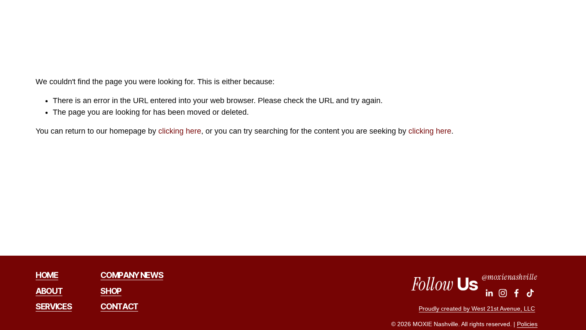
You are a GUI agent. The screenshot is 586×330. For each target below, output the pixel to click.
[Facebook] (516, 293)
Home (361, 22)
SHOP (110, 291)
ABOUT (49, 291)
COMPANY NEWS (131, 276)
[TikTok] (530, 293)
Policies (527, 324)
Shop (486, 22)
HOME (47, 276)
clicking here (179, 131)
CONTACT (119, 307)
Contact (549, 22)
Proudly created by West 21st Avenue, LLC (477, 308)
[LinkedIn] (489, 293)
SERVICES (54, 307)
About (390, 22)
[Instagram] (502, 293)
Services (423, 22)
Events (457, 22)
